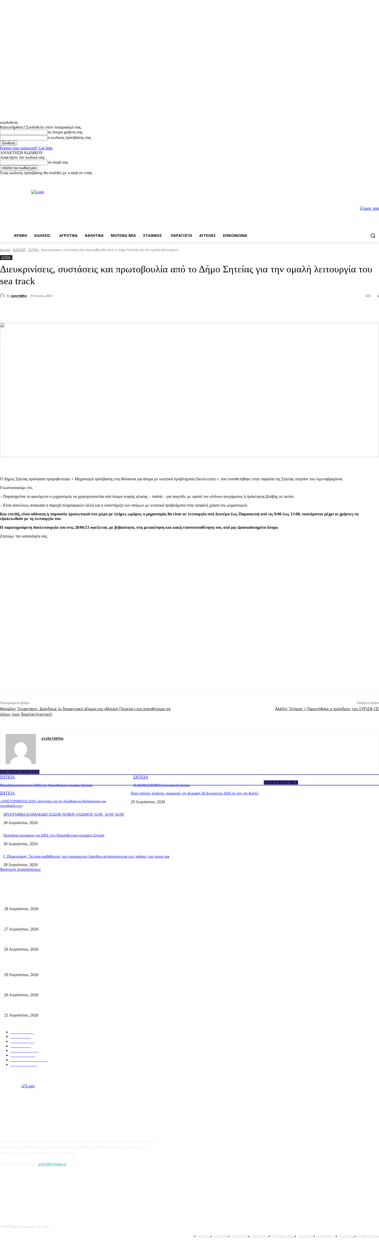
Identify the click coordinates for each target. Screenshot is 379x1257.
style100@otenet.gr (52, 1164)
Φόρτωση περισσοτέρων (20, 869)
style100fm (19, 296)
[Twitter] (68, 309)
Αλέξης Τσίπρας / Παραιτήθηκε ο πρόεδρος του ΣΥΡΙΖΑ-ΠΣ (327, 709)
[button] (373, 235)
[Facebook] (369, 179)
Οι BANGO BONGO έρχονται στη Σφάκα (161, 785)
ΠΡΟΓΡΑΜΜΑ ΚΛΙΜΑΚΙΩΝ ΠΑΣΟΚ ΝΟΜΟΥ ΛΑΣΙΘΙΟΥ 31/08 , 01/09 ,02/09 (63, 814)
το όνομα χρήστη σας (65, 132)
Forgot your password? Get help (26, 148)
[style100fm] (3, 295)
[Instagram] (376, 179)
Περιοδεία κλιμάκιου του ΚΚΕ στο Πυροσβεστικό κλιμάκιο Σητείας (46, 785)
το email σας (58, 162)
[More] (87, 309)
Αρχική (5, 250)
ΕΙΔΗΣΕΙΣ (19, 250)
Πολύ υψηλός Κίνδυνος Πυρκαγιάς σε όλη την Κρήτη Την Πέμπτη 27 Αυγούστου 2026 (69, 986)
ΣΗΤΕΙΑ (33, 250)
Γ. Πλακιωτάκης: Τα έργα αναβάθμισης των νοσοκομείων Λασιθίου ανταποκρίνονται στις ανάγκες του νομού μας (86, 856)
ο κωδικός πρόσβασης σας (69, 137)
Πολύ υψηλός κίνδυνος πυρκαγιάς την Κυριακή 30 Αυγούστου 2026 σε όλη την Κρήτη (194, 793)
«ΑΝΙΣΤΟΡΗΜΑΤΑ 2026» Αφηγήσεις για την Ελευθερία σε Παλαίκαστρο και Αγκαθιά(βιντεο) (74, 941)
